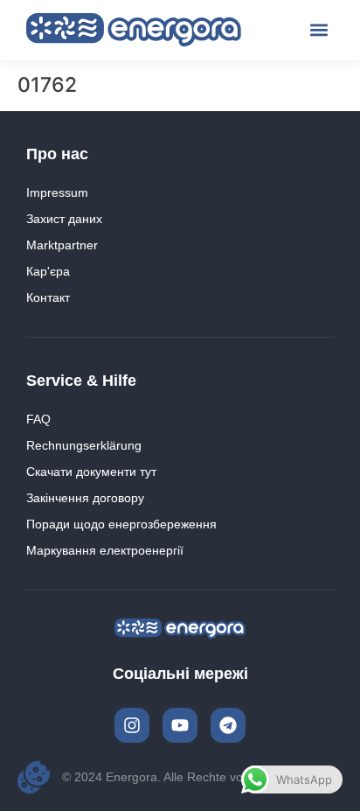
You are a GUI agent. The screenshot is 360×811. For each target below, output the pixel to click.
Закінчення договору (85, 498)
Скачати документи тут (91, 472)
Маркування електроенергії (104, 550)
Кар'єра (48, 271)
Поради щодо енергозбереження (121, 524)
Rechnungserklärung (84, 445)
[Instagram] (131, 725)
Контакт (48, 297)
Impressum (57, 192)
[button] (319, 30)
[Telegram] (228, 725)
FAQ (38, 419)
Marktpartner (62, 245)
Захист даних (64, 219)
